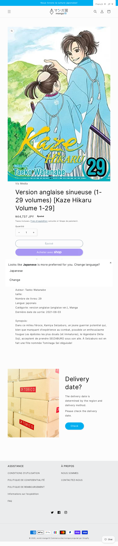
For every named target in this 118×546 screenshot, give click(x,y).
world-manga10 (43, 538)
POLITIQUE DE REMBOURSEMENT (26, 487)
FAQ (10, 501)
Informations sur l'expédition (23, 494)
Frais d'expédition (39, 221)
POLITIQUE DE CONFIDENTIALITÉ (26, 480)
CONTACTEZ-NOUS (72, 480)
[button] (9, 11)
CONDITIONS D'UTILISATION (24, 473)
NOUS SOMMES (70, 473)
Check (74, 425)
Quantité (19, 226)
